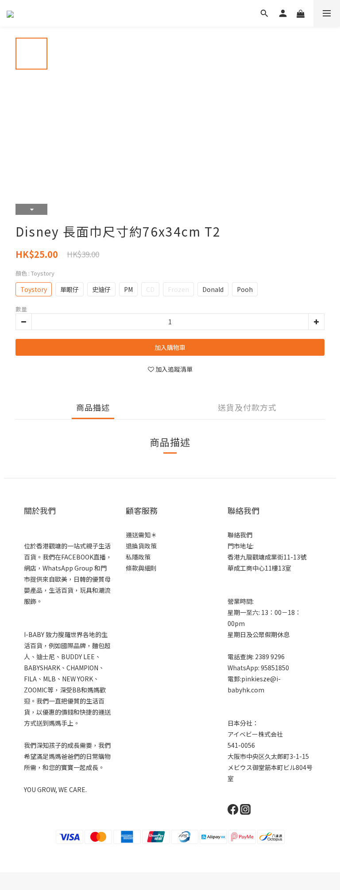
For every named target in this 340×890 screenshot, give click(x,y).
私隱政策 (138, 556)
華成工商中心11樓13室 (259, 568)
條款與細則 (141, 568)
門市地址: (241, 545)
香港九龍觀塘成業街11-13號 (267, 556)
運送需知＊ (141, 534)
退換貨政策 (141, 545)
